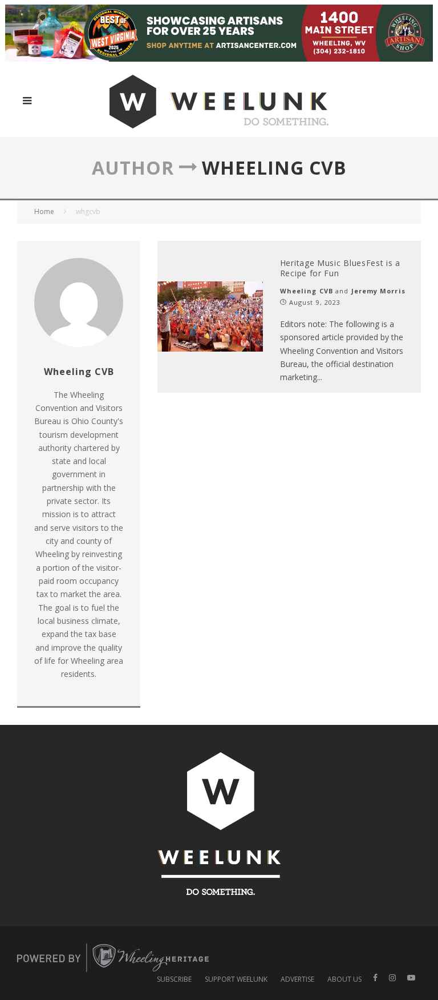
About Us (344, 979)
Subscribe (174, 979)
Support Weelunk (236, 979)
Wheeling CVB (306, 291)
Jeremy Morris (378, 291)
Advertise (297, 979)
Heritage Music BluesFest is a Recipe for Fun (340, 268)
